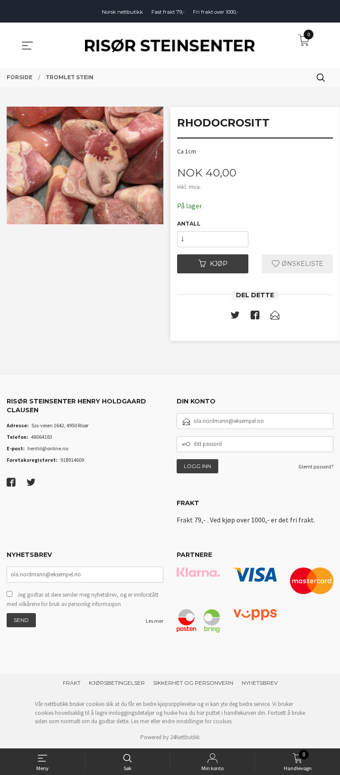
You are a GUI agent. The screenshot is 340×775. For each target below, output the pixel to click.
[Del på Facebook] (255, 316)
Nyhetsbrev (260, 682)
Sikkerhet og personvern (193, 682)
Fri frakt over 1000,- (215, 12)
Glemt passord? (315, 466)
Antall (189, 223)
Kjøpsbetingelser (117, 682)
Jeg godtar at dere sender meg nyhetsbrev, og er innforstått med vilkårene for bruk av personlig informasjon (82, 599)
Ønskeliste (301, 264)
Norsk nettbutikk (122, 12)
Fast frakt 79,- (168, 12)
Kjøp (219, 264)
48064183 (41, 437)
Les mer (154, 621)
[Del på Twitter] (235, 316)
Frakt (72, 682)
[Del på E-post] (275, 316)
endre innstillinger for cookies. (197, 721)
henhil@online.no (47, 448)
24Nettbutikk (185, 737)
